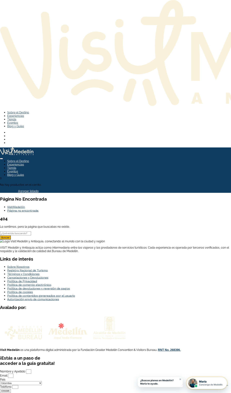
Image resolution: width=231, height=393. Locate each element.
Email (4, 375)
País (2, 379)
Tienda (11, 119)
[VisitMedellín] (17, 154)
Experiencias (15, 116)
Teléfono (6, 386)
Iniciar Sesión (8, 191)
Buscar (5, 237)
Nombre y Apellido (13, 371)
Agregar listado (28, 191)
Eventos (12, 122)
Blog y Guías (15, 126)
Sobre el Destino (18, 112)
